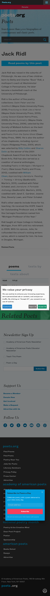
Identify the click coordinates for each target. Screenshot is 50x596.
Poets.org (6, 2)
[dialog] (25, 298)
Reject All (32, 306)
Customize (7, 306)
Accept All (42, 306)
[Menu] (46, 2)
